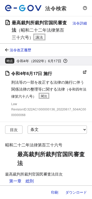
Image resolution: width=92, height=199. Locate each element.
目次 (14, 129)
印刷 (54, 192)
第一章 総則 (21, 181)
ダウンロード (76, 192)
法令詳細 (80, 23)
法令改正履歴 (20, 49)
